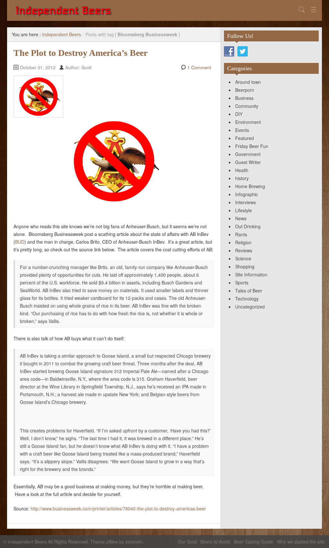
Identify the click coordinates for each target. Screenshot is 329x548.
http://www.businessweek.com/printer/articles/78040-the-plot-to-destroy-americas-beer (118, 508)
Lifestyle (243, 210)
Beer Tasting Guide (253, 541)
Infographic (246, 194)
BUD (19, 242)
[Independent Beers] (154, 10)
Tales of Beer (248, 290)
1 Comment (199, 67)
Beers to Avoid (215, 541)
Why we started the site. (301, 541)
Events (242, 130)
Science (243, 258)
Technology (247, 298)
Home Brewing (250, 186)
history (242, 178)
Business (244, 98)
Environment (248, 122)
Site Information (251, 274)
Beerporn (244, 90)
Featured (244, 138)
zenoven (134, 541)
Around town (248, 82)
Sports (241, 282)
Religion (243, 242)
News (240, 218)
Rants (241, 234)
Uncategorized (250, 306)
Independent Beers (61, 34)
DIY (239, 114)
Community (246, 106)
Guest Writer (248, 162)
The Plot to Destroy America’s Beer (80, 53)
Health (241, 170)
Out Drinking (248, 226)
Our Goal (187, 541)
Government (248, 154)
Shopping (244, 266)
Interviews (245, 202)
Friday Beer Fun (251, 146)
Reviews (243, 250)
